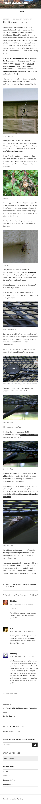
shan (12, 628)
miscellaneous (22, 584)
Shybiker (13, 601)
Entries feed (7, 776)
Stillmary (13, 654)
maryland (10, 584)
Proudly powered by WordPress (13, 799)
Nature (33, 584)
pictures (10, 586)
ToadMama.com (16, 3)
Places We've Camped (11, 731)
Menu (22, 11)
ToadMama (27, 19)
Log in (5, 771)
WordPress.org (8, 784)
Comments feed (9, 780)
